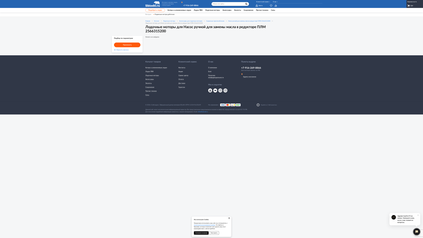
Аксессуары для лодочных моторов (190, 21)
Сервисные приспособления (215, 21)
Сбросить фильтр (121, 50)
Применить (127, 45)
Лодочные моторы (169, 21)
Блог (210, 71)
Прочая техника (151, 91)
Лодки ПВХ (149, 71)
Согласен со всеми (201, 233)
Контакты (181, 67)
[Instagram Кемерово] (225, 90)
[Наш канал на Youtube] (210, 90)
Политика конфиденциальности (216, 76)
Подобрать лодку (155, 10)
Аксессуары (149, 79)
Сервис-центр (183, 75)
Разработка (264, 105)
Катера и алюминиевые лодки (156, 67)
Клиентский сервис (262, 2)
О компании (212, 67)
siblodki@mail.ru (203, 111)
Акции (180, 71)
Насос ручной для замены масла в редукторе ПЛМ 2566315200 (249, 21)
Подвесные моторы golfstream (165, 14)
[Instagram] (220, 90)
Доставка (181, 83)
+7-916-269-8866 (190, 5)
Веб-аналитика (273, 105)
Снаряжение (149, 87)
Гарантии (181, 87)
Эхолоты (148, 83)
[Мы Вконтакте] (215, 90)
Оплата (181, 79)
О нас (274, 2)
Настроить (214, 233)
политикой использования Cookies (204, 225)
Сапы (147, 95)
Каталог (156, 21)
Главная (147, 21)
